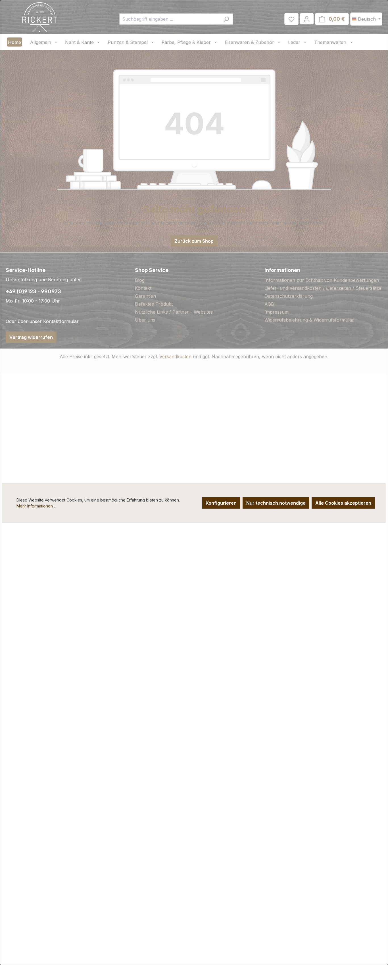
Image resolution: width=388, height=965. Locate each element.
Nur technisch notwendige (276, 503)
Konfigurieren (221, 503)
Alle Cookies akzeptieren (343, 503)
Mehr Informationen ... (36, 506)
